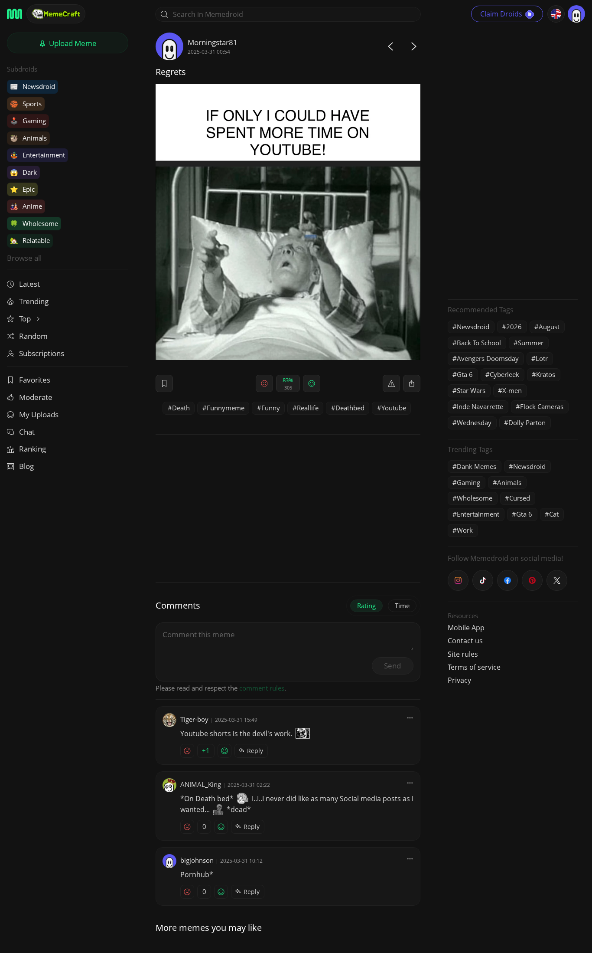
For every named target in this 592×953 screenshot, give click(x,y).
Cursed (519, 498)
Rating (366, 605)
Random (33, 336)
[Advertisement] (513, 163)
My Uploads (39, 414)
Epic (22, 189)
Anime (26, 206)
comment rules (261, 688)
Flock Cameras (541, 406)
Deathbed (349, 407)
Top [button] (26, 319)
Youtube (393, 407)
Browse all (24, 258)
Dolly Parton (527, 422)
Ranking (32, 449)
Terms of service (474, 667)
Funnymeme (225, 407)
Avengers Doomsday (488, 358)
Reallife (308, 407)
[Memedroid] (14, 14)
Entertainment (37, 155)
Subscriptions (41, 353)
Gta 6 (465, 374)
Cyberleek (504, 374)
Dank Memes (476, 466)
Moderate (35, 397)
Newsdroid (32, 86)
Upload (72, 43)
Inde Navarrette (480, 406)
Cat (554, 514)
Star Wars (471, 390)
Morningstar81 (212, 42)
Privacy (459, 680)
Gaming (28, 120)
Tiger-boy (194, 719)
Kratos (545, 374)
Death (181, 407)
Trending (34, 301)
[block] (411, 383)
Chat (27, 432)
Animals (28, 138)
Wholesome (34, 223)
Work (465, 530)
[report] (391, 383)
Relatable (30, 240)
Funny (270, 407)
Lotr (542, 358)
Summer (530, 342)
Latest (29, 284)
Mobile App (466, 627)
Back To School (479, 342)
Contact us (465, 640)
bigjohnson (197, 860)
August (549, 326)
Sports (26, 103)
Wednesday (474, 422)
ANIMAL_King (201, 784)
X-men (512, 390)
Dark (23, 172)
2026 (514, 326)
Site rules (463, 654)
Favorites (34, 380)
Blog (26, 466)
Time (402, 605)
